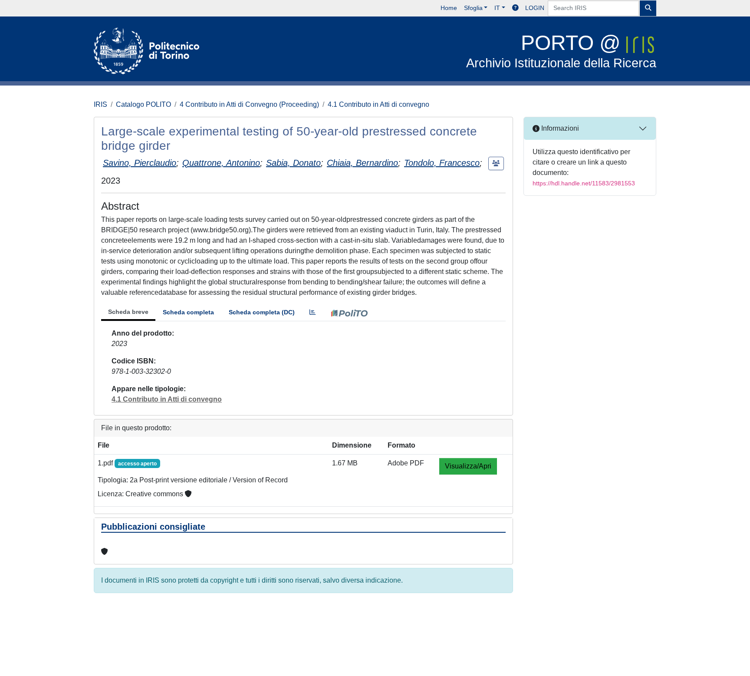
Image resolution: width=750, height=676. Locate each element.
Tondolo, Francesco (442, 163)
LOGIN (534, 7)
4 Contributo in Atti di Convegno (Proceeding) (249, 104)
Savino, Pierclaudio (139, 163)
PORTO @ (561, 50)
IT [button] (497, 7)
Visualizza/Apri (468, 466)
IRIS (100, 104)
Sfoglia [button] (473, 7)
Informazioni (559, 128)
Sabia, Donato (293, 163)
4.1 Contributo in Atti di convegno (378, 104)
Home (449, 7)
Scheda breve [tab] (128, 311)
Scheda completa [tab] (188, 312)
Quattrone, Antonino (221, 163)
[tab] (312, 312)
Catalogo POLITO (143, 104)
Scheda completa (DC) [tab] (262, 312)
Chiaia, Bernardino (362, 163)
